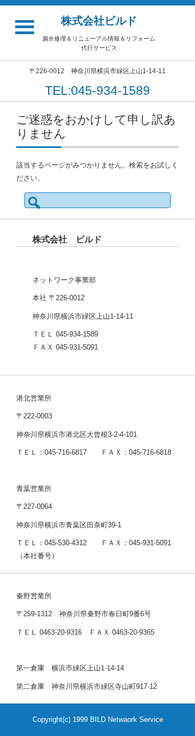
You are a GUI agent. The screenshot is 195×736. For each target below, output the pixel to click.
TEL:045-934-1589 (97, 90)
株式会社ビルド (99, 21)
